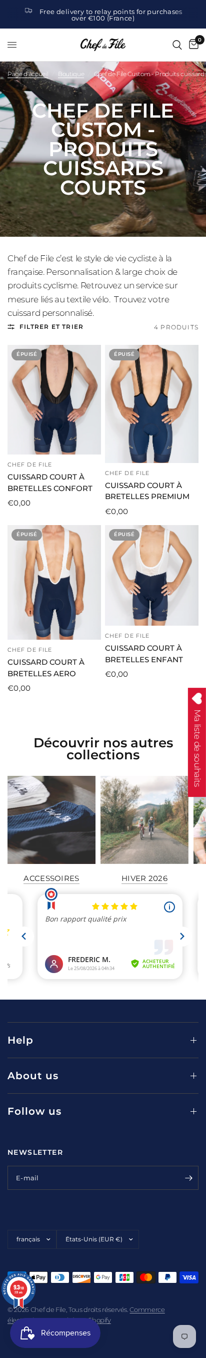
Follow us (35, 1111)
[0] (192, 45)
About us (33, 1076)
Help (21, 1040)
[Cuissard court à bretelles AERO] (54, 582)
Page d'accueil (28, 74)
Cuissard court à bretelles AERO (46, 667)
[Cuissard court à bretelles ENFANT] (151, 575)
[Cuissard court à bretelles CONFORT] (54, 400)
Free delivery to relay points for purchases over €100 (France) (111, 15)
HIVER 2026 (145, 878)
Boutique (71, 74)
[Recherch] (177, 45)
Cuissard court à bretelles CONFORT (50, 482)
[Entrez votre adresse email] (188, 1178)
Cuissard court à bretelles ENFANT (144, 653)
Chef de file (30, 464)
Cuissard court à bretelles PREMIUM (147, 491)
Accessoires (51, 878)
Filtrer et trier (52, 326)
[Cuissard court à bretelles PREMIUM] (151, 404)
